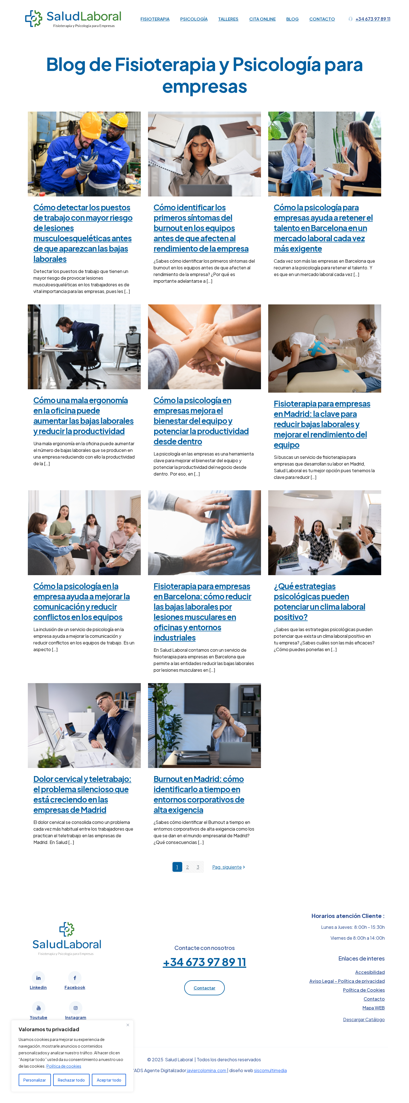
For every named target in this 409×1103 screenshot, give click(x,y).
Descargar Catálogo (364, 1019)
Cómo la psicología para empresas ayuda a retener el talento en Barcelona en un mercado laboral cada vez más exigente (323, 227)
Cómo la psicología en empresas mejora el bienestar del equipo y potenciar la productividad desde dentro (201, 420)
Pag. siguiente (227, 867)
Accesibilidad (370, 972)
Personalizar (34, 1079)
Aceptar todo (109, 1079)
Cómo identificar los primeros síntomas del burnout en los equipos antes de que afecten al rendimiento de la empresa (201, 227)
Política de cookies (63, 1065)
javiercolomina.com (207, 1070)
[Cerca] (127, 1024)
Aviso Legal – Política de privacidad (347, 981)
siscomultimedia (270, 1070)
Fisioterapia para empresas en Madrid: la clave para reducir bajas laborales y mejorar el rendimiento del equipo (322, 423)
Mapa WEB (374, 1008)
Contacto (374, 999)
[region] (72, 1056)
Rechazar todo (71, 1079)
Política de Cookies (364, 990)
